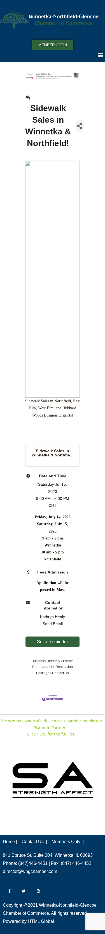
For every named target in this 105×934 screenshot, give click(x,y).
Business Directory (46, 661)
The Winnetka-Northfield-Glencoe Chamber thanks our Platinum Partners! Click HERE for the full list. (51, 727)
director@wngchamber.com (30, 871)
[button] (100, 54)
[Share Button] (79, 126)
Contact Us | (34, 841)
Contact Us (60, 673)
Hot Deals (56, 667)
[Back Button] (27, 98)
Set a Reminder (52, 641)
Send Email (53, 623)
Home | (10, 841)
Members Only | (68, 841)
